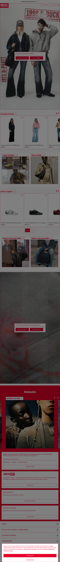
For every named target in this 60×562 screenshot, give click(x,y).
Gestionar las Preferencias (30, 549)
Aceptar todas (30, 555)
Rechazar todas (30, 559)
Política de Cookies (8, 550)
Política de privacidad (49, 549)
